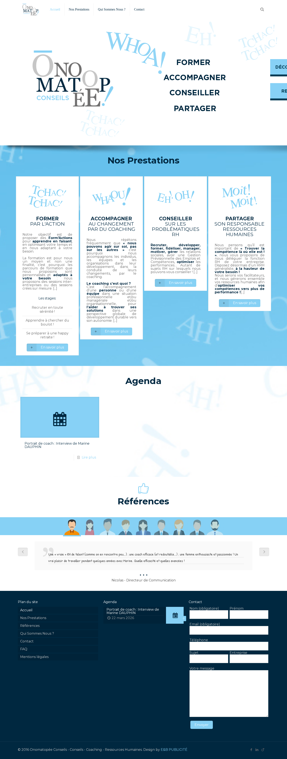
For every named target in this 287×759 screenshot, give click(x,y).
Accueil (26, 610)
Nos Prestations (33, 618)
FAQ (23, 649)
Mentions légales (34, 657)
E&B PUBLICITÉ (174, 750)
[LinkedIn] (257, 750)
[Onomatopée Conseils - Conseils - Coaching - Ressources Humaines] (30, 9)
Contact (27, 641)
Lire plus (89, 457)
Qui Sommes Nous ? (37, 633)
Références (29, 626)
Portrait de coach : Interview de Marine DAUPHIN (57, 445)
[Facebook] (251, 750)
